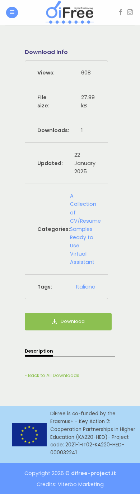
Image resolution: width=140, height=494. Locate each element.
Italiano (85, 286)
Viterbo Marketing (81, 484)
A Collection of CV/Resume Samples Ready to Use (85, 220)
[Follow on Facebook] (120, 12)
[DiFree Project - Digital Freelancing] (70, 12)
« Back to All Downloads (52, 375)
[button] (12, 13)
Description (39, 351)
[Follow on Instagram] (130, 12)
